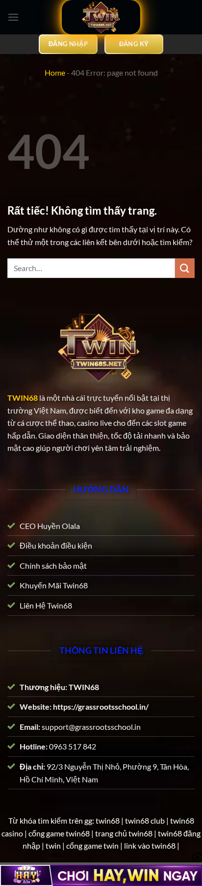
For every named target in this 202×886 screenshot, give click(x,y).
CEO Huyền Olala (50, 525)
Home (55, 72)
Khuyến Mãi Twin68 (54, 585)
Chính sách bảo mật (53, 565)
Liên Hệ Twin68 (46, 605)
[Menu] (13, 17)
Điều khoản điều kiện (56, 545)
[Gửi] (185, 267)
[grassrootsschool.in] (101, 17)
